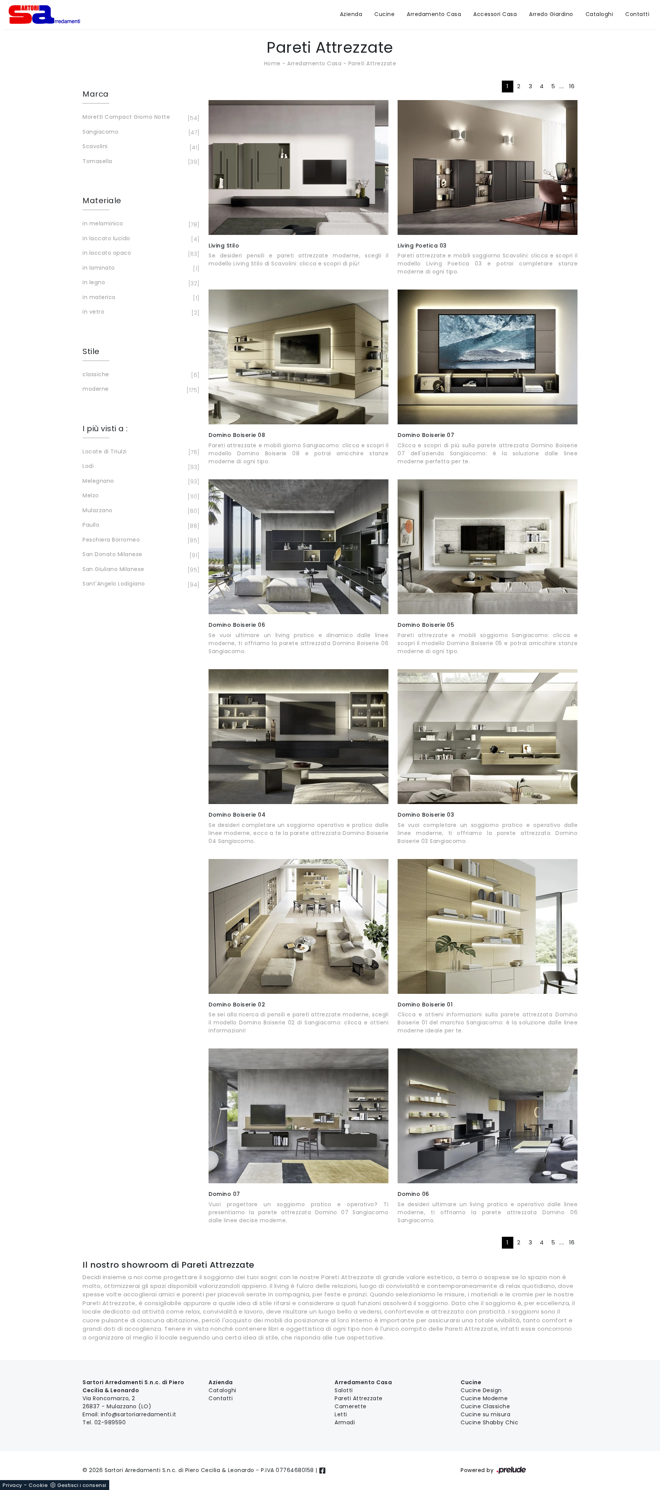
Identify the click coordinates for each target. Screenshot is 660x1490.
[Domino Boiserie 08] (298, 357)
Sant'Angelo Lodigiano (139, 584)
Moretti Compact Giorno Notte (139, 117)
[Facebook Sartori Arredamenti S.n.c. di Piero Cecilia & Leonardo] (322, 1470)
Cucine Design (481, 1390)
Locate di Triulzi (139, 452)
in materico (139, 297)
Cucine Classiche (485, 1406)
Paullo (139, 525)
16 (572, 86)
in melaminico (139, 224)
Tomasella (139, 161)
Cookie (38, 1485)
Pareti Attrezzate (372, 63)
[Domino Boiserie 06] (298, 546)
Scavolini (139, 146)
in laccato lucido (139, 239)
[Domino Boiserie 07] (488, 357)
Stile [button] (91, 351)
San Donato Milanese (139, 554)
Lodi (139, 466)
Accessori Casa (495, 14)
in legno (139, 282)
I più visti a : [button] (105, 428)
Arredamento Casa (434, 14)
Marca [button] (95, 94)
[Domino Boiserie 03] (488, 736)
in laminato (139, 268)
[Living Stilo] (298, 167)
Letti (341, 1414)
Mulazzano (139, 510)
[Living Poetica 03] (488, 167)
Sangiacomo (139, 132)
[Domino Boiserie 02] (298, 926)
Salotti (344, 1390)
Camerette (351, 1406)
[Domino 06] (488, 1115)
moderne (139, 389)
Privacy (12, 1485)
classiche (139, 374)
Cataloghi (599, 14)
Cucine (384, 14)
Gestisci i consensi (82, 1485)
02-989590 (110, 1422)
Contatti (637, 14)
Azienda (351, 14)
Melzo (139, 496)
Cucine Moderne (484, 1398)
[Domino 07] (298, 1115)
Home (272, 63)
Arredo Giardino (551, 14)
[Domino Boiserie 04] (298, 736)
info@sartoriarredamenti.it (138, 1414)
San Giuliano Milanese (139, 569)
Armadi (345, 1422)
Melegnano (139, 481)
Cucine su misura (485, 1414)
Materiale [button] (101, 200)
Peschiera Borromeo (139, 540)
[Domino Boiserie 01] (488, 926)
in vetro (139, 312)
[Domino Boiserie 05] (488, 546)
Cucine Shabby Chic (489, 1422)
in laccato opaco (139, 253)
